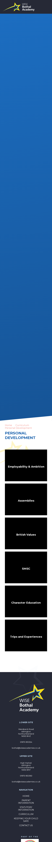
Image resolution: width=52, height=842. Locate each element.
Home (8, 425)
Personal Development (18, 428)
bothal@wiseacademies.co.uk (26, 748)
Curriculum (22, 425)
